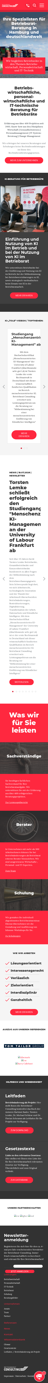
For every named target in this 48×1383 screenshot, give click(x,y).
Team (6, 1312)
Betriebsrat (9, 1290)
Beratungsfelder (11, 1298)
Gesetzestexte (10, 1348)
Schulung (8, 1294)
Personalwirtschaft (12, 1283)
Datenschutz (20, 1376)
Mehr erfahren (24, 295)
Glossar (7, 1344)
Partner (7, 1316)
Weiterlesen (21, 682)
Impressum (9, 1376)
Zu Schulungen (13, 936)
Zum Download (19, 1130)
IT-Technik (8, 1287)
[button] (3, 386)
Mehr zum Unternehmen (24, 160)
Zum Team (10, 871)
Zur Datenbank (19, 1179)
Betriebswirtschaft (12, 1279)
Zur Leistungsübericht (16, 802)
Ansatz (7, 1309)
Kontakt (31, 1376)
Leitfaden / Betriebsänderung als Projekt (22, 1352)
